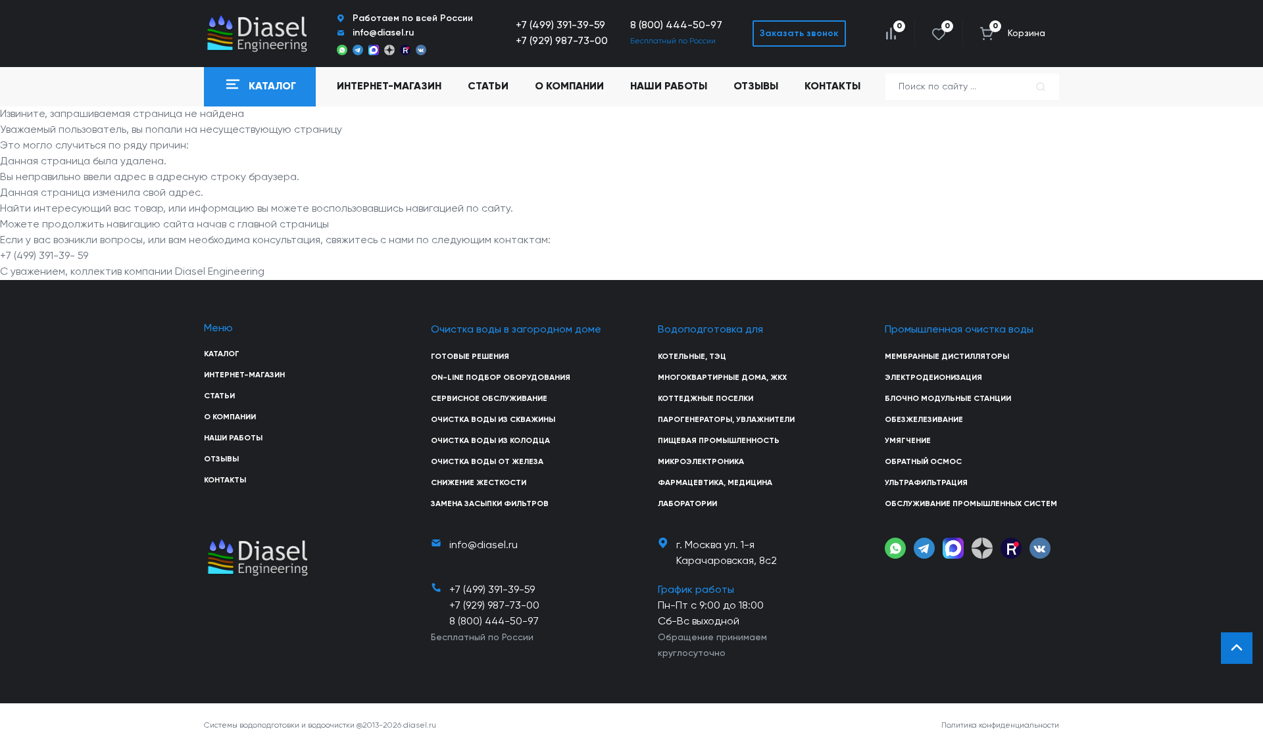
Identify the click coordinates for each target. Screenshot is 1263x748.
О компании (569, 87)
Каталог (221, 354)
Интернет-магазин (244, 375)
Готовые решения (470, 357)
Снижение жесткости (478, 483)
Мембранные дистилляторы (947, 357)
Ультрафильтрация (926, 483)
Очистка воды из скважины (493, 420)
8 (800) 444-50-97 (676, 25)
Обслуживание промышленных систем (971, 504)
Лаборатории (687, 504)
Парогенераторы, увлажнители (726, 420)
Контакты (832, 87)
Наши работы (668, 87)
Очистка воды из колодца (490, 441)
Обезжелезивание (924, 420)
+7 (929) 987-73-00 (562, 41)
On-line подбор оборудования (500, 378)
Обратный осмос (923, 462)
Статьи (488, 87)
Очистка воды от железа (487, 462)
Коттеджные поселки (705, 399)
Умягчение (908, 441)
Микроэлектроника (701, 462)
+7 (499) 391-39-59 (560, 25)
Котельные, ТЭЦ (692, 357)
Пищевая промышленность (719, 441)
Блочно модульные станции (948, 399)
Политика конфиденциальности (1000, 726)
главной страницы (283, 225)
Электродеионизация (933, 378)
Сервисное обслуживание (489, 399)
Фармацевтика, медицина (715, 483)
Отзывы (755, 87)
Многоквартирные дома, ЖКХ (722, 378)
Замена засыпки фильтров (490, 504)
